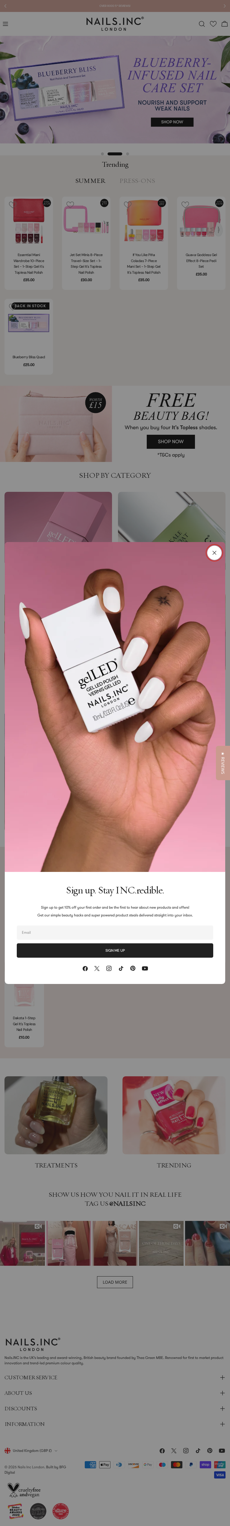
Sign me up (115, 950)
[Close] (214, 553)
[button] (223, 763)
